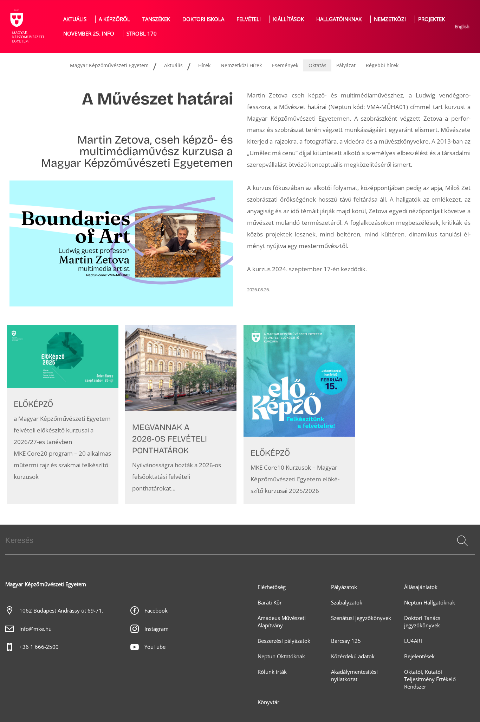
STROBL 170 (142, 33)
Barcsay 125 (346, 641)
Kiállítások (288, 19)
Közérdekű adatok (353, 656)
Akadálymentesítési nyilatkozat (354, 675)
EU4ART (413, 641)
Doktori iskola (203, 19)
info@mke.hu (35, 629)
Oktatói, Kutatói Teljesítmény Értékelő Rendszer (430, 679)
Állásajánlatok (420, 587)
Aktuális (74, 19)
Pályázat (346, 65)
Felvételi (248, 19)
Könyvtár (268, 702)
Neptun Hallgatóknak (429, 602)
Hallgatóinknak (339, 19)
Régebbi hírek (382, 65)
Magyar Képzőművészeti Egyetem (109, 65)
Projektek (431, 19)
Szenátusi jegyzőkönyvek (361, 618)
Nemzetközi (390, 19)
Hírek (204, 65)
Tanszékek (156, 19)
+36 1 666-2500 (39, 647)
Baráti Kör (270, 602)
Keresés (461, 549)
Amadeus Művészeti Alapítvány (282, 621)
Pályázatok (344, 587)
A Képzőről (114, 19)
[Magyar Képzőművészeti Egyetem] (26, 26)
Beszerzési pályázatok (284, 641)
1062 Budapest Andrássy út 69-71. (61, 610)
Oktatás (317, 65)
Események (285, 65)
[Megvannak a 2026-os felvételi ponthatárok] (181, 414)
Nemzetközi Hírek (241, 65)
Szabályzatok (346, 602)
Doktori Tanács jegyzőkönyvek (422, 621)
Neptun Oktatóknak (281, 656)
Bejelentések (419, 656)
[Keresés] (462, 541)
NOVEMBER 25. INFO (88, 33)
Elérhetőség (272, 587)
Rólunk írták (272, 672)
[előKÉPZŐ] (62, 414)
